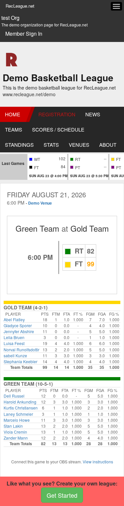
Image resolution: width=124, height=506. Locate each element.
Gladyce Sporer (18, 325)
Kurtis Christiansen (21, 407)
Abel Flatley (14, 319)
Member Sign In (23, 33)
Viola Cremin (15, 432)
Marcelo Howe (17, 420)
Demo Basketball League (58, 77)
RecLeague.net (20, 6)
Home (12, 114)
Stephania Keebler (20, 361)
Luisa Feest (14, 343)
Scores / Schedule (58, 129)
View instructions (98, 461)
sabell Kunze (15, 355)
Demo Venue (40, 203)
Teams (13, 129)
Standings (19, 144)
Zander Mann (16, 438)
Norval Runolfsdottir (21, 349)
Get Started (62, 495)
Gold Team (89, 228)
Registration (56, 114)
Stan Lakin (13, 426)
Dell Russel (14, 396)
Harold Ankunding (20, 402)
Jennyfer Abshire (19, 331)
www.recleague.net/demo (29, 94)
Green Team (37, 228)
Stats (51, 144)
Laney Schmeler (18, 414)
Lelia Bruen (14, 337)
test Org (10, 17)
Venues (79, 144)
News (92, 114)
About (107, 144)
